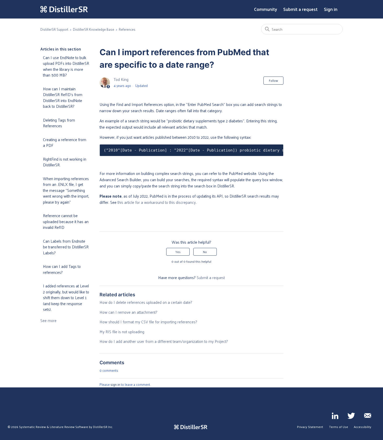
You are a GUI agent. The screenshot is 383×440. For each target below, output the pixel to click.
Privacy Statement (310, 427)
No (205, 252)
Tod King (121, 79)
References (127, 29)
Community (265, 9)
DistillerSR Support (54, 29)
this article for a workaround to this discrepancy (157, 202)
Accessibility (362, 427)
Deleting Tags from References (59, 122)
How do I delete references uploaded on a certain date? (146, 302)
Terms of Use (338, 427)
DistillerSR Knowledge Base (93, 29)
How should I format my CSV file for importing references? (148, 321)
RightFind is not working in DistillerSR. (64, 161)
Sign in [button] (330, 9)
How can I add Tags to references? (62, 269)
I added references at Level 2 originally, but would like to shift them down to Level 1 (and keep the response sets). (66, 297)
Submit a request (300, 9)
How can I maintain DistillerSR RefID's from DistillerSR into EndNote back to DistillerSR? (62, 97)
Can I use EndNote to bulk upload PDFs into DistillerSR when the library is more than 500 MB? (66, 66)
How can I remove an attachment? (128, 312)
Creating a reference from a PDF (64, 142)
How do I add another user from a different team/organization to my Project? (164, 341)
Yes (178, 252)
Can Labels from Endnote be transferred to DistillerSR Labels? (66, 246)
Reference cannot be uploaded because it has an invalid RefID (66, 221)
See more (48, 320)
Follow (273, 80)
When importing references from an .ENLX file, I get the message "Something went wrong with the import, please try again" (66, 190)
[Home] (64, 9)
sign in (115, 384)
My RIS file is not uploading (122, 331)
